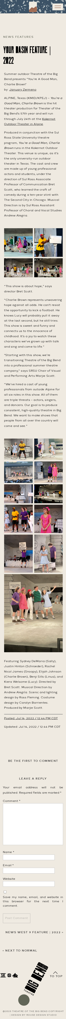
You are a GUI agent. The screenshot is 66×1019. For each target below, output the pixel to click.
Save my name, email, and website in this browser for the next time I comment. (33, 902)
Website (9, 878)
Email (8, 865)
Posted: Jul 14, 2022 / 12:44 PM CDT (31, 718)
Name (8, 852)
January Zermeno (22, 89)
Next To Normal (21, 951)
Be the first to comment (33, 761)
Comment (11, 801)
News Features (18, 37)
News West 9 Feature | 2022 (33, 932)
